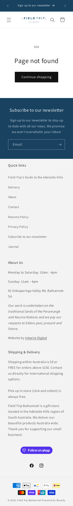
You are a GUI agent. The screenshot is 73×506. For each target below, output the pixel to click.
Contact (13, 207)
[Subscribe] (60, 144)
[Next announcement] (65, 5)
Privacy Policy (18, 227)
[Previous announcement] (7, 5)
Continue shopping (36, 77)
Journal (13, 246)
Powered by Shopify (53, 500)
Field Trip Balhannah (29, 500)
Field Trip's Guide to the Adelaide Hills (35, 177)
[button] (9, 20)
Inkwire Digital (36, 338)
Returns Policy (18, 217)
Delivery (14, 187)
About (12, 197)
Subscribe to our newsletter (27, 236)
